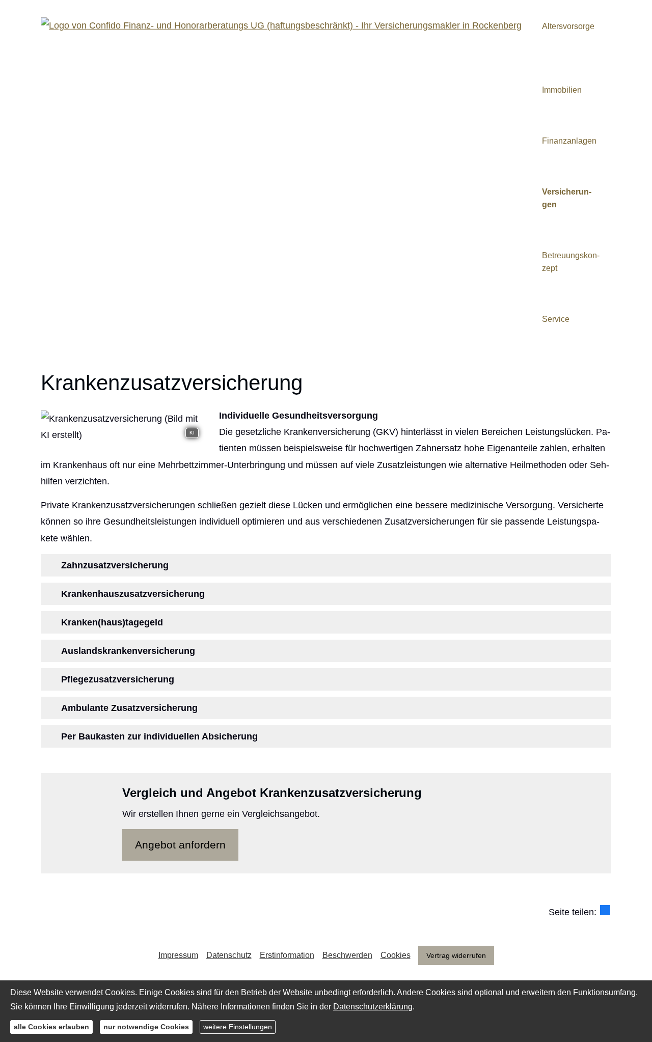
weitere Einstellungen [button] (237, 1027)
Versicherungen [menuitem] (566, 198)
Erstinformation (287, 955)
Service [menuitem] (555, 319)
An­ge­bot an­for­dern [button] (180, 845)
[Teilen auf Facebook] (605, 910)
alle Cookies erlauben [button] (51, 1027)
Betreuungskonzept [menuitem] (571, 261)
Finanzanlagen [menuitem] (569, 140)
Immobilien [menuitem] (562, 90)
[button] (115, 565)
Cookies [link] (396, 955)
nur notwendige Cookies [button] (146, 1027)
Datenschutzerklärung (373, 1006)
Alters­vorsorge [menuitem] (568, 26)
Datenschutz (229, 955)
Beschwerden (347, 955)
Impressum (178, 955)
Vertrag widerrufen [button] (456, 955)
